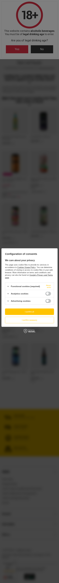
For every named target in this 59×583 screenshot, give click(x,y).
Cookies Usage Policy (26, 267)
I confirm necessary (29, 320)
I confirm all (29, 312)
